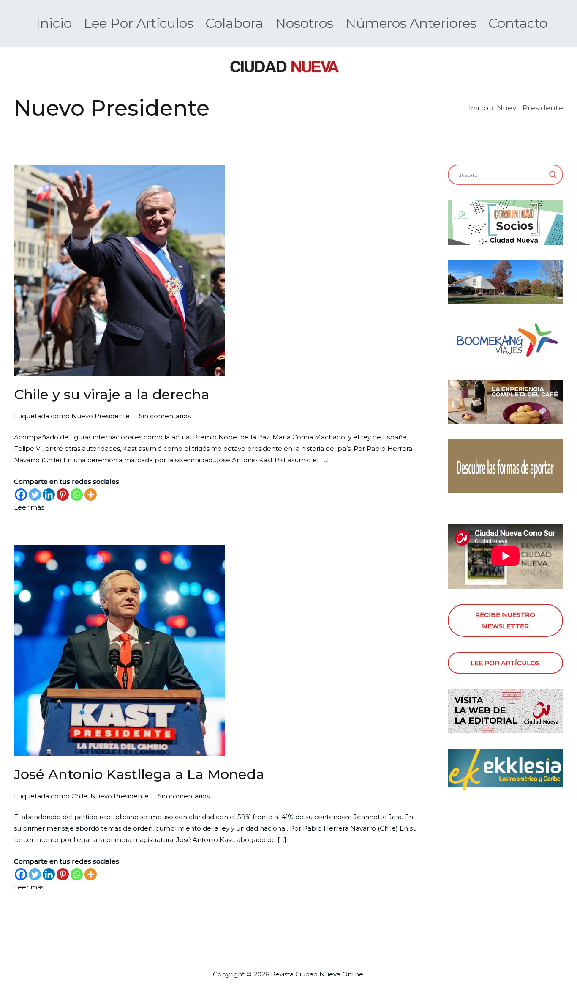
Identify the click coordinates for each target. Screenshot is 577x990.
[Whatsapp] (77, 494)
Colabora (234, 23)
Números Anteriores (410, 23)
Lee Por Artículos (138, 23)
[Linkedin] (49, 494)
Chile (79, 796)
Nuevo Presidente (100, 416)
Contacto (517, 23)
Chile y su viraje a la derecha (112, 394)
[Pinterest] (63, 494)
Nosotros (304, 23)
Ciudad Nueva (317, 974)
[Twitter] (35, 494)
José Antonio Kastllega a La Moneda (139, 774)
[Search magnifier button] (553, 175)
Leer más (29, 507)
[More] (90, 494)
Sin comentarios (165, 416)
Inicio (54, 23)
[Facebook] (21, 494)
